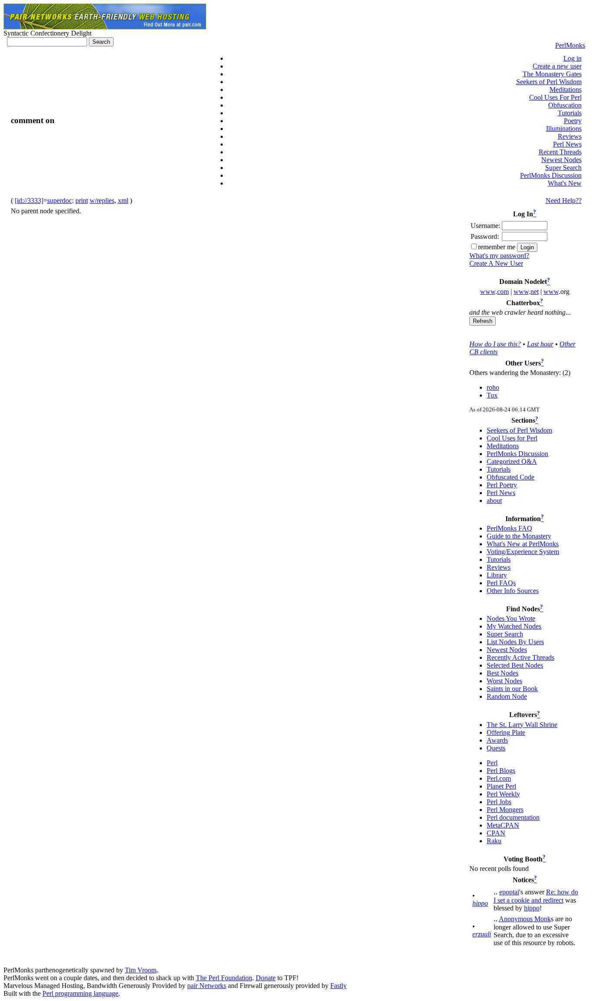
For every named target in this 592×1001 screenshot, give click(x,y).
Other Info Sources (513, 590)
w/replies (102, 200)
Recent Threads (560, 152)
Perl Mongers (505, 809)
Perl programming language (80, 993)
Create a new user (557, 66)
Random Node (507, 696)
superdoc (59, 200)
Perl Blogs (501, 770)
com (503, 291)
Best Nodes (502, 673)
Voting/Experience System (523, 551)
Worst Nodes (504, 681)
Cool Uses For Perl (555, 97)
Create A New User (496, 263)
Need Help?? (564, 200)
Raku (494, 840)
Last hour (540, 344)
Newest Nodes (561, 159)
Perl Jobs (499, 801)
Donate (266, 977)
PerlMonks (570, 45)
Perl (492, 762)
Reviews (570, 136)
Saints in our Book (512, 688)
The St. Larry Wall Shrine (522, 724)
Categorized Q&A (512, 461)
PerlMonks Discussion (551, 175)
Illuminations (564, 128)
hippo (480, 903)
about (494, 500)
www (487, 291)
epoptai (509, 892)
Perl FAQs (501, 583)
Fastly (338, 985)
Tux (492, 395)
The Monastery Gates (552, 74)
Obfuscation (565, 105)
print (81, 200)
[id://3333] (29, 200)
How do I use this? (495, 344)
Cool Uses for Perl (512, 438)
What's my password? (499, 255)
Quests (496, 748)
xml (123, 200)
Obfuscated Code (510, 477)
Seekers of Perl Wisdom (549, 81)
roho (493, 387)
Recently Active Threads (520, 657)
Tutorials (570, 113)
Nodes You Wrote (511, 618)
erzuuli (481, 934)
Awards (497, 740)
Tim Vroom (140, 970)
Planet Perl (501, 786)
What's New (565, 183)
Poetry (573, 120)
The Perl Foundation (224, 977)
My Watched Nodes (514, 626)
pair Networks (206, 985)
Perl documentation (513, 817)
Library (497, 575)
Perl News (567, 144)
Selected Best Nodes (515, 665)
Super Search (563, 167)
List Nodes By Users (515, 642)
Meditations (566, 89)
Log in (572, 58)
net (534, 291)
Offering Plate (506, 732)
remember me (496, 247)
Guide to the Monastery (519, 536)
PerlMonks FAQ (509, 528)
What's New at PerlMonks (523, 544)
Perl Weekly (503, 794)
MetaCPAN (503, 825)
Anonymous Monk (525, 919)
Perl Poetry (502, 485)
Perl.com (499, 778)
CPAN (496, 833)
